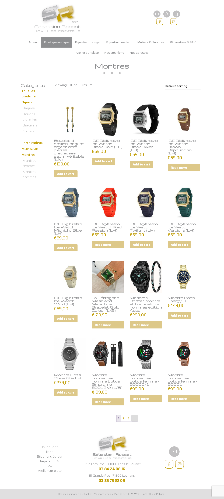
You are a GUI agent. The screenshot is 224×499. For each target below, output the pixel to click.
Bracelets (30, 125)
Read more (179, 167)
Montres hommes (29, 174)
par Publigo (158, 494)
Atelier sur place (87, 52)
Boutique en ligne (56, 42)
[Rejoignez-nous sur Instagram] (173, 21)
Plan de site (120, 494)
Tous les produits (29, 93)
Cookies (88, 494)
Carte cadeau (32, 143)
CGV (130, 494)
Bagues (29, 108)
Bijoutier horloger (88, 42)
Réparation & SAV (183, 42)
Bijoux (27, 102)
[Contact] (156, 13)
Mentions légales (103, 494)
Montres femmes (29, 163)
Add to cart (65, 173)
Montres (29, 154)
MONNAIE (30, 148)
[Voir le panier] (176, 13)
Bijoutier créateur (119, 42)
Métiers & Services (150, 42)
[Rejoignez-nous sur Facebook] (159, 21)
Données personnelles (70, 494)
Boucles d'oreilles (30, 116)
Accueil (33, 42)
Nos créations (114, 52)
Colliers (28, 131)
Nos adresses (139, 52)
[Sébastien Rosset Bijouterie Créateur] (57, 18)
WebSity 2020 (142, 494)
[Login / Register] (166, 13)
